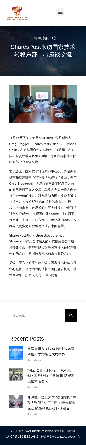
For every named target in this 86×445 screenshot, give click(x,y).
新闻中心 (49, 38)
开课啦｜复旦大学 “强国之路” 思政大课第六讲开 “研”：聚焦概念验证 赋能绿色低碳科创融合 (51, 402)
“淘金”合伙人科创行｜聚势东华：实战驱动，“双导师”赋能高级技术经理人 (50, 375)
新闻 (37, 38)
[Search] (71, 315)
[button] (60, 12)
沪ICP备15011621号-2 (22, 436)
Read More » (34, 360)
